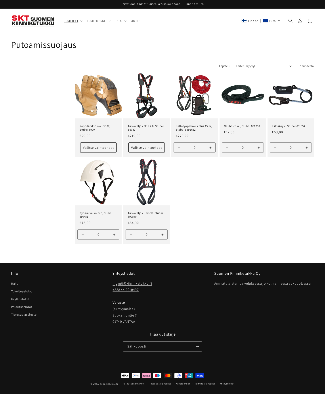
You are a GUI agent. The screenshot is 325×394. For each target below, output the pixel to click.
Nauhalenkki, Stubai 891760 (242, 126)
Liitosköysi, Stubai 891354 (288, 126)
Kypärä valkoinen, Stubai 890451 (96, 214)
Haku (14, 284)
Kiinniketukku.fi (108, 383)
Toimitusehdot (21, 291)
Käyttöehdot (20, 299)
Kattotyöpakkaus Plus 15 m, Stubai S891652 (194, 127)
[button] (72, 20)
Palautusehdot (21, 307)
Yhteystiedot (227, 383)
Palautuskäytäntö (133, 383)
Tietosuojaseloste (23, 315)
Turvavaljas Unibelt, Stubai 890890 (145, 214)
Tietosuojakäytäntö (160, 383)
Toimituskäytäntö (205, 383)
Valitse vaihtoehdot (98, 147)
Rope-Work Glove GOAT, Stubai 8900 (95, 127)
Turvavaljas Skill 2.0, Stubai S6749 (146, 127)
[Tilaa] (197, 346)
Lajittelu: (225, 66)
